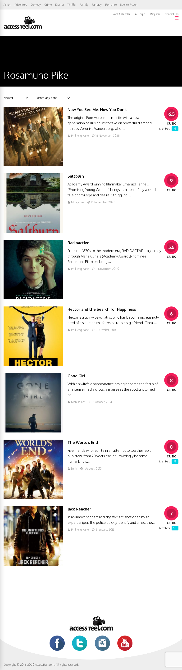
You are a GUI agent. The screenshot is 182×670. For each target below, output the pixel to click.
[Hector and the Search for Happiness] (33, 365)
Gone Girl (76, 376)
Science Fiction (128, 4)
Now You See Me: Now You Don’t (97, 109)
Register (155, 14)
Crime (48, 4)
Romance (111, 4)
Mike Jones (77, 202)
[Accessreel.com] (23, 28)
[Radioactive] (33, 298)
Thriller (71, 4)
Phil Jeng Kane (80, 135)
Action (7, 4)
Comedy (36, 4)
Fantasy (97, 4)
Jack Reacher (79, 509)
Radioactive (78, 242)
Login (141, 14)
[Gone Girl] (33, 431)
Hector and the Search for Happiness (102, 309)
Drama (59, 4)
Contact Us (171, 14)
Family (84, 4)
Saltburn (76, 176)
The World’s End (83, 442)
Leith (74, 468)
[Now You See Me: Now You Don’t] (33, 165)
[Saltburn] (33, 231)
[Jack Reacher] (33, 564)
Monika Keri (78, 402)
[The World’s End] (33, 498)
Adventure (21, 4)
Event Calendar (120, 14)
